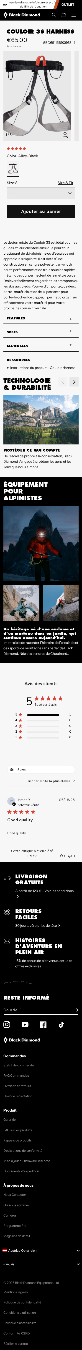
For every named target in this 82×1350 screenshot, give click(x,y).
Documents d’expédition (21, 1171)
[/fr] (22, 15)
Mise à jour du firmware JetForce (26, 1161)
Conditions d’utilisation (19, 1313)
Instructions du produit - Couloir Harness (42, 368)
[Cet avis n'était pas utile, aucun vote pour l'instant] (70, 856)
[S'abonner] (76, 1010)
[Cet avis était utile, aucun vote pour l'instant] (61, 856)
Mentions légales (15, 1292)
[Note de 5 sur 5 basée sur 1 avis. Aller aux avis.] (17, 149)
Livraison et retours (17, 1086)
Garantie (9, 1120)
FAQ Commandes (16, 1075)
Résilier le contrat (15, 1344)
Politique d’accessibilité (19, 1323)
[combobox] (50, 781)
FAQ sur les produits (17, 1130)
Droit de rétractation (17, 1096)
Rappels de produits (17, 1140)
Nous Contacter (14, 1195)
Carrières (10, 1215)
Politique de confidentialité (22, 1302)
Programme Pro (14, 1226)
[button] (54, 15)
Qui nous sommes (16, 1205)
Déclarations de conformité (22, 1151)
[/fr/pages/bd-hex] (5, 5)
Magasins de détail (16, 1236)
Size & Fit (65, 182)
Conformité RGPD (16, 1333)
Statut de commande (18, 1065)
